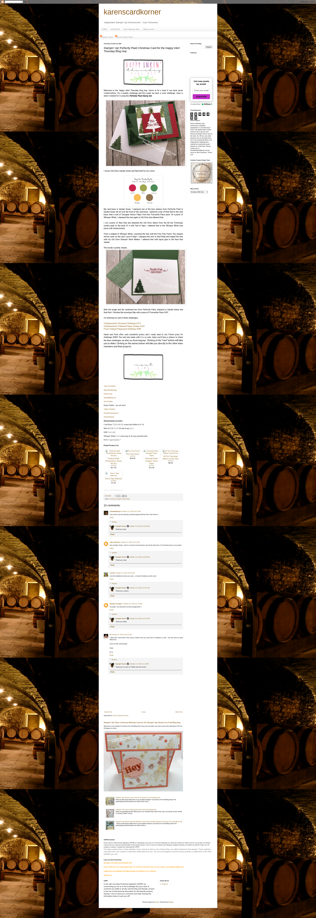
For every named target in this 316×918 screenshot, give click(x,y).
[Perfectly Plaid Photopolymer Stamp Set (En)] (113, 455)
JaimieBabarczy (110, 398)
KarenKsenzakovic (111, 413)
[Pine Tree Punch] (132, 451)
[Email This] (116, 496)
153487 (151, 465)
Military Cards (148, 29)
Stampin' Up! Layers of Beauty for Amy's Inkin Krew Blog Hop (136, 810)
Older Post (178, 712)
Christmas (112, 499)
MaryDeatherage (110, 390)
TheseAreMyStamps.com (116, 490)
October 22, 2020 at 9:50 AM (125, 573)
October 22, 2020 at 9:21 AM (130, 542)
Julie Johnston (115, 542)
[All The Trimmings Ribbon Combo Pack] (170, 453)
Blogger (171, 902)
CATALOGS (115, 29)
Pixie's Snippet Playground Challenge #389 (122, 329)
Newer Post (108, 712)
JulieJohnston (109, 417)
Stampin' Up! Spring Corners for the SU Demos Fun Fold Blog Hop (138, 797)
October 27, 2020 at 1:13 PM (139, 664)
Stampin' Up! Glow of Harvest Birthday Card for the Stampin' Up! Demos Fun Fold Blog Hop (142, 722)
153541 (170, 460)
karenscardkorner (132, 12)
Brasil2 (157, 902)
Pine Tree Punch (132, 454)
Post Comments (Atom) (120, 715)
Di (110, 634)
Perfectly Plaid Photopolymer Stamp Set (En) (113, 461)
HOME (104, 29)
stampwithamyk (115, 511)
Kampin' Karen (107, 37)
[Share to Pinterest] (126, 496)
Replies (114, 522)
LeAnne (112, 573)
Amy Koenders (110, 386)
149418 (113, 465)
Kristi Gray (108, 394)
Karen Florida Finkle (125, 37)
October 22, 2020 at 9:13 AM (131, 511)
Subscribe (201, 96)
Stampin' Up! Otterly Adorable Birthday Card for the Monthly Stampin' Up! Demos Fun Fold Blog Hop (149, 821)
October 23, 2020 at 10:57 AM (140, 588)
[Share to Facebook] (123, 496)
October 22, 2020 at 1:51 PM (132, 604)
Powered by (195, 104)
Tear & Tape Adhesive (113, 479)
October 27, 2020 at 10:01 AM (122, 634)
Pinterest (165, 884)
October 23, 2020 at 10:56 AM (140, 526)
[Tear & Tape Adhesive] (113, 475)
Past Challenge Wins (131, 29)
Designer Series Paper (123, 499)
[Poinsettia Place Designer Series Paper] (151, 455)
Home (144, 712)
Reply (112, 517)
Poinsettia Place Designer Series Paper (151, 461)
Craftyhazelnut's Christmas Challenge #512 (122, 323)
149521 (132, 456)
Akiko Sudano (109, 409)
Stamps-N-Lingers (116, 604)
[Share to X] (121, 496)
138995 (113, 480)
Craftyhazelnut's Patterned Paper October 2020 (124, 326)
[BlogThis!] (119, 496)
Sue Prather (108, 401)
